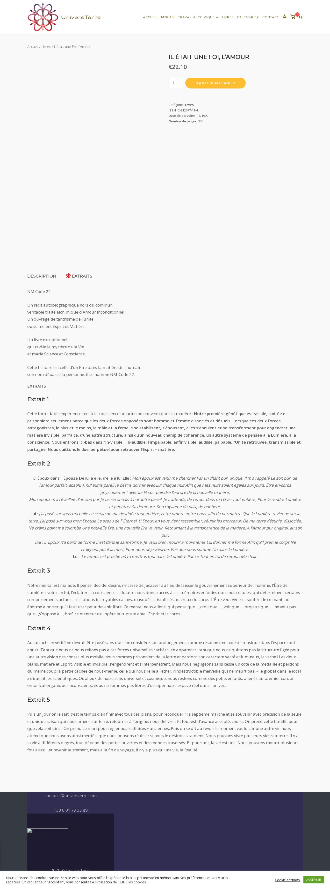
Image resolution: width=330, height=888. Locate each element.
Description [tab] (41, 276)
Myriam (168, 17)
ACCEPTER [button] (313, 879)
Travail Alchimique (196, 17)
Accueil (150, 17)
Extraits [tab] (82, 276)
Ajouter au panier (215, 83)
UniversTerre (81, 17)
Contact (270, 17)
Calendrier (248, 17)
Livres (228, 17)
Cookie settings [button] (287, 880)
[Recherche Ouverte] (301, 17)
